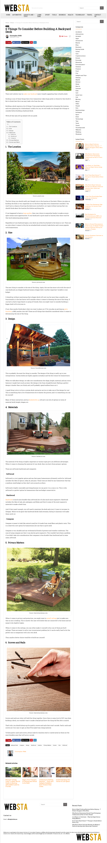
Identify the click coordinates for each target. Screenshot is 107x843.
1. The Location (12, 126)
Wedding (78, 132)
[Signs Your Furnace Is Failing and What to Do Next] (30, 768)
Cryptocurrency (81, 56)
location (40, 745)
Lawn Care (39, 15)
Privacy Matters (47, 745)
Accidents (79, 32)
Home (8, 15)
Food (77, 71)
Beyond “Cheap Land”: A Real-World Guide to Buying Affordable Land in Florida (13, 783)
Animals (78, 36)
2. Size (10, 128)
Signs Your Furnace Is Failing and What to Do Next (29, 781)
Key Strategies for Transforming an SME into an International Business (93, 215)
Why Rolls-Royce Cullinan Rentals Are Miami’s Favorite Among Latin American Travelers (94, 187)
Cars (77, 53)
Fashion (78, 67)
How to (78, 86)
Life (77, 97)
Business (62, 15)
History (78, 82)
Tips (77, 121)
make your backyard (30, 94)
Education (79, 62)
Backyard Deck (14, 745)
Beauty (78, 43)
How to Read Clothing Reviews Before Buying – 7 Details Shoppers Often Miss (93, 145)
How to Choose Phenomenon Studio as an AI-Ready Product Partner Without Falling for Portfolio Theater (94, 226)
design (27, 745)
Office (77, 103)
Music (77, 101)
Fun (77, 73)
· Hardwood (13, 136)
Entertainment (80, 64)
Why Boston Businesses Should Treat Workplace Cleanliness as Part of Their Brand (93, 156)
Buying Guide (80, 49)
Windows (79, 134)
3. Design (10, 130)
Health (70, 15)
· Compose (13, 138)
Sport (47, 15)
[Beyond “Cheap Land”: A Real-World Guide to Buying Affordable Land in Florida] (13, 768)
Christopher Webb (16, 35)
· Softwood (13, 134)
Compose (22, 745)
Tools (54, 15)
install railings (52, 618)
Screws (55, 745)
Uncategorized (80, 127)
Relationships (80, 110)
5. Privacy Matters (13, 140)
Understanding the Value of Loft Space (63, 780)
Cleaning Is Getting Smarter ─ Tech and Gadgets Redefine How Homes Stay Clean (46, 783)
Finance (78, 69)
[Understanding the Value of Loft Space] (63, 768)
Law (77, 93)
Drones (78, 58)
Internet (78, 88)
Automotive (16, 15)
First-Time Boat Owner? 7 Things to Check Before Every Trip (94, 176)
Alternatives (80, 34)
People (78, 106)
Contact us (97, 15)
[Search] (102, 8)
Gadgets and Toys (28, 15)
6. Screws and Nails (14, 142)
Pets (77, 108)
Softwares (79, 112)
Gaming (78, 77)
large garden (27, 213)
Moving (78, 99)
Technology (80, 15)
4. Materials (11, 132)
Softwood (64, 745)
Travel (89, 15)
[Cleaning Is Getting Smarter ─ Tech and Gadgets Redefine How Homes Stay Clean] (47, 768)
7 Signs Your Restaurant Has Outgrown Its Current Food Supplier (93, 206)
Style (77, 117)
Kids (77, 90)
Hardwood (9, 500)
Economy (78, 60)
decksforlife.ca (34, 400)
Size (59, 745)
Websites (78, 130)
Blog (77, 45)
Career (78, 51)
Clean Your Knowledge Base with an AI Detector (93, 197)
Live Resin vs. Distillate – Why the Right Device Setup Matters (93, 167)
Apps (77, 38)
